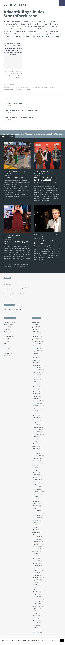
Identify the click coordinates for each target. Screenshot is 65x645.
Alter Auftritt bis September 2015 (12, 309)
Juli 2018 (34, 553)
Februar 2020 (36, 508)
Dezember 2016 (36, 599)
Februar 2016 (36, 623)
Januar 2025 (35, 367)
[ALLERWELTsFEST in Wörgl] (17, 155)
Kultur (17, 87)
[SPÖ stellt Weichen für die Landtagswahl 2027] (47, 155)
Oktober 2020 (36, 489)
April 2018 (35, 561)
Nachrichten (39, 171)
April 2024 (35, 389)
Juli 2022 (34, 439)
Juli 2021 (34, 467)
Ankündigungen (9, 87)
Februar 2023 (36, 422)
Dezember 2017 (36, 570)
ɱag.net (5, 134)
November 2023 (36, 401)
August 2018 (35, 551)
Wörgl (27, 87)
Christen (40, 87)
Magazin (6, 331)
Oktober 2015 (36, 632)
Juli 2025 (34, 353)
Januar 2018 (35, 568)
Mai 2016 (35, 615)
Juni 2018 (34, 556)
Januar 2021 (35, 482)
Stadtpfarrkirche (9, 89)
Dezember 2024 (36, 370)
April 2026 (35, 331)
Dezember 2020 (36, 484)
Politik (50, 171)
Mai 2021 (35, 472)
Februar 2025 (36, 365)
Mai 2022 (35, 444)
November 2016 (36, 601)
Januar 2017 (35, 596)
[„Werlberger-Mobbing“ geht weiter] (17, 219)
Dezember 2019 (36, 513)
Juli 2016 (34, 611)
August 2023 (35, 408)
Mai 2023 (35, 415)
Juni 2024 (34, 384)
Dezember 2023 (36, 398)
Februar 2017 (36, 594)
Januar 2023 (35, 425)
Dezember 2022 (36, 427)
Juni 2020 (34, 498)
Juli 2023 (34, 410)
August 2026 (35, 322)
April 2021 (35, 475)
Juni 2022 (34, 441)
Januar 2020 (35, 510)
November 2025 (36, 343)
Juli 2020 (34, 496)
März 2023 (35, 420)
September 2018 (37, 549)
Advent (34, 87)
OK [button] (62, 640)
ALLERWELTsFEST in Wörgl (14, 103)
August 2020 (35, 494)
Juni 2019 (34, 527)
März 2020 (35, 506)
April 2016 (35, 618)
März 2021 (35, 477)
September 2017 (37, 577)
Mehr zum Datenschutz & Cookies (32, 643)
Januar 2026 (35, 339)
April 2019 (35, 532)
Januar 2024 (35, 396)
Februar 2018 (36, 565)
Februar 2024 (36, 393)
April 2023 (35, 417)
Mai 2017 (35, 587)
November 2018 (36, 544)
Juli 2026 (34, 324)
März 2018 (35, 563)
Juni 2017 (34, 584)
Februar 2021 (36, 479)
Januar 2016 (35, 625)
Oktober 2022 (36, 432)
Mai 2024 (35, 386)
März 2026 (35, 334)
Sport (5, 351)
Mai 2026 (35, 329)
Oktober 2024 (36, 374)
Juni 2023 (34, 413)
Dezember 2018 (36, 541)
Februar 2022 (36, 451)
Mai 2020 (35, 501)
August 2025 (35, 351)
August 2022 (35, 436)
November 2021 (36, 458)
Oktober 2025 (36, 346)
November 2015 (36, 630)
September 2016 (37, 606)
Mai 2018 (35, 558)
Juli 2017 (34, 582)
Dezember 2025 (36, 341)
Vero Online (15, 4)
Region (37, 173)
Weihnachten (20, 89)
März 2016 (35, 620)
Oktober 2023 (36, 403)
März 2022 (35, 448)
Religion (53, 87)
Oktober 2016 (36, 604)
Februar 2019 (36, 537)
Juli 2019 (34, 525)
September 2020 (37, 491)
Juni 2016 (34, 613)
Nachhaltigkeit (7, 336)
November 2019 (36, 515)
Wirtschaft (6, 353)
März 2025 (35, 362)
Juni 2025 (34, 355)
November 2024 (36, 372)
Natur (5, 341)
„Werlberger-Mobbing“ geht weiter (16, 242)
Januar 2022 (35, 453)
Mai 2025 (35, 358)
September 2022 (37, 434)
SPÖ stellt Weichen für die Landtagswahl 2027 (21, 110)
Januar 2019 (35, 539)
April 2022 (35, 446)
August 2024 (35, 379)
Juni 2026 (34, 327)
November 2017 (36, 572)
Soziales (7, 173)
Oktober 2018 (36, 546)
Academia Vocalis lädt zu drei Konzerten (19, 117)
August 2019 (35, 522)
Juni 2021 (34, 470)
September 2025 (37, 348)
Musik (22, 87)
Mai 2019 (35, 530)
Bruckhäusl (7, 324)
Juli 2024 (34, 382)
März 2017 (35, 592)
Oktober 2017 (36, 575)
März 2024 (35, 391)
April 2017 (35, 589)
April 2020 (35, 503)
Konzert (47, 87)
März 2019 (35, 534)
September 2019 (37, 520)
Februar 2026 (36, 336)
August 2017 (35, 580)
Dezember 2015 (36, 627)
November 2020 (36, 487)
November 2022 (36, 429)
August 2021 (35, 465)
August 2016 (35, 608)
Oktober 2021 (36, 460)
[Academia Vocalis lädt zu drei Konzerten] (47, 218)
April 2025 (35, 360)
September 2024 (37, 377)
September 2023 (37, 405)
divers (5, 327)
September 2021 (37, 463)
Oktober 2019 (36, 518)
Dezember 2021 (36, 456)
